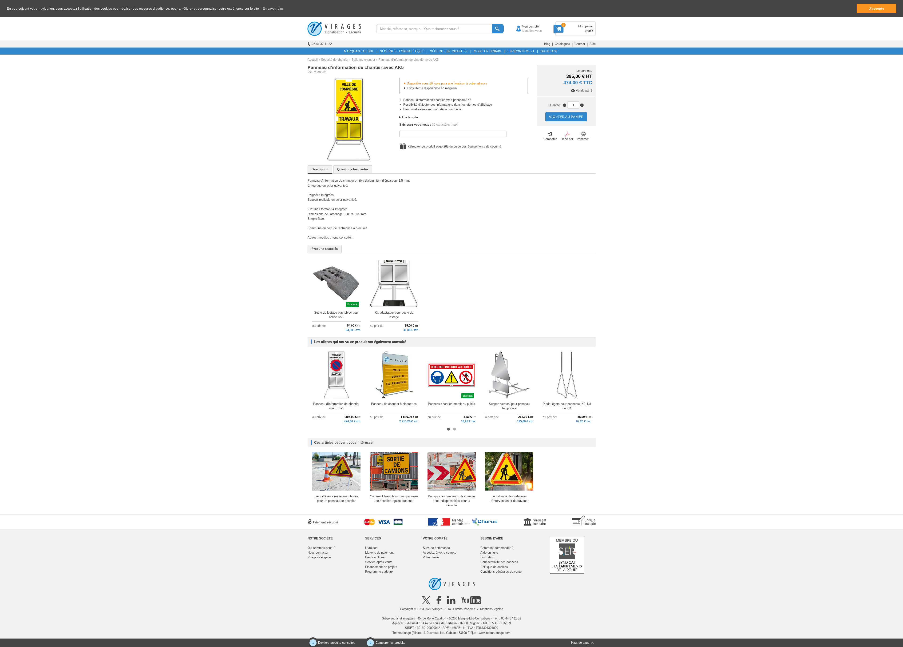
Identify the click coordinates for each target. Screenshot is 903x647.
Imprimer (583, 139)
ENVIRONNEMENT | (522, 51)
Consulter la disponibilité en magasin (432, 88)
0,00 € (589, 31)
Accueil (313, 59)
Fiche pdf (566, 139)
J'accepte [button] (876, 8)
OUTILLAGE (548, 51)
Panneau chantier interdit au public (451, 404)
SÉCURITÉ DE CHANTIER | (449, 51)
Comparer (550, 139)
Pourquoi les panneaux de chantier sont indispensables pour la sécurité (451, 501)
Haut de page (580, 642)
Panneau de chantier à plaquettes (394, 404)
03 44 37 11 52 (322, 44)
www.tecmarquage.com (495, 633)
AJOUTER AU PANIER (566, 117)
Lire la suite (410, 117)
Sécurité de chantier (334, 59)
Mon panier (585, 26)
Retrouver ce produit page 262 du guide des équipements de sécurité (454, 146)
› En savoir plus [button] (272, 8)
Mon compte (525, 26)
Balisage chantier (363, 59)
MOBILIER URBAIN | (488, 51)
